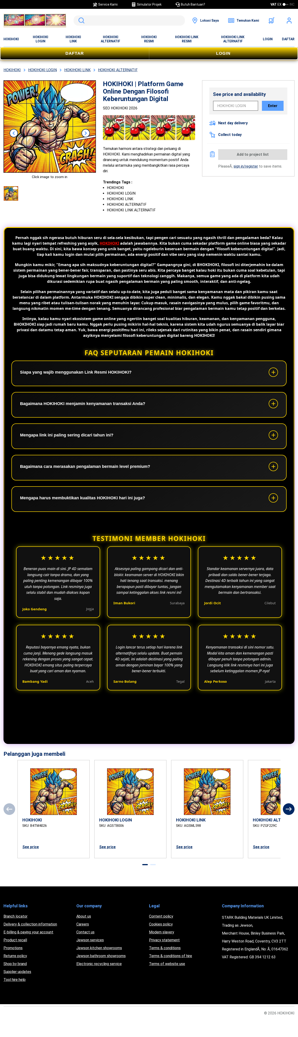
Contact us (85, 932)
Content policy (161, 916)
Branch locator (15, 916)
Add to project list (253, 154)
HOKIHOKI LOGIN (40, 39)
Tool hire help (14, 979)
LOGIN (268, 39)
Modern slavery (161, 932)
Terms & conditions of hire (170, 956)
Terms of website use (167, 964)
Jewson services (90, 940)
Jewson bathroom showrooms (101, 956)
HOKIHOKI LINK (73, 39)
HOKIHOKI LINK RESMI (186, 39)
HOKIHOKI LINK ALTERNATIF (232, 39)
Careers (82, 924)
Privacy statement (164, 940)
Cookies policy (161, 924)
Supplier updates (17, 971)
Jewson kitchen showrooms (99, 948)
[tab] (145, 864)
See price (30, 847)
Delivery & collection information (30, 924)
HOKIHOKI (11, 39)
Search (81, 20)
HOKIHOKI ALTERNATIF (110, 39)
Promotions (13, 948)
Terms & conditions (165, 948)
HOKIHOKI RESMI (149, 39)
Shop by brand (15, 964)
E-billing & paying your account (28, 932)
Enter (273, 106)
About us (83, 916)
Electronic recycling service (99, 964)
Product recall (15, 940)
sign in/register (246, 166)
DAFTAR (288, 39)
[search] (129, 20)
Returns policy (15, 956)
